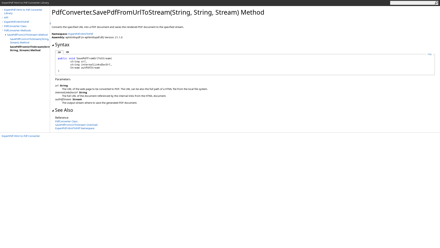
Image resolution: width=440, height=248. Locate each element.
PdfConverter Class (15, 26)
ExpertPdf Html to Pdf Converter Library (23, 11)
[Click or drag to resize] (51, 23)
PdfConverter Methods (17, 30)
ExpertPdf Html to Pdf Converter (21, 136)
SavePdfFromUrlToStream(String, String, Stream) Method (30, 48)
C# (59, 52)
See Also (64, 110)
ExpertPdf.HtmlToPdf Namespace (74, 128)
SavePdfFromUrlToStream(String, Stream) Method (29, 40)
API (6, 17)
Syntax (62, 45)
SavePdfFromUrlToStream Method (27, 34)
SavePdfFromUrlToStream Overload (76, 124)
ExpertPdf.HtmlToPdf (16, 21)
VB (67, 52)
